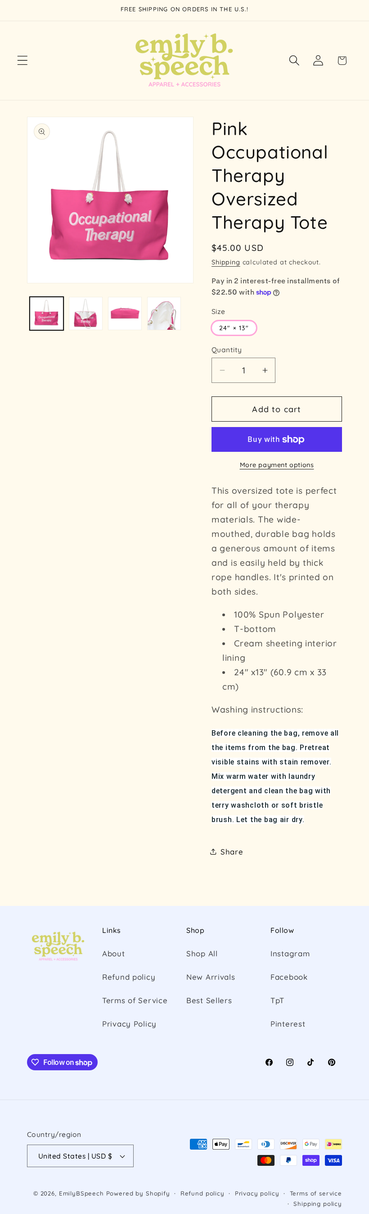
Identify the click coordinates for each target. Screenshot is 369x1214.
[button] (23, 61)
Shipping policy (317, 1203)
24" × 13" (234, 328)
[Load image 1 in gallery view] (46, 314)
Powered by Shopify (138, 1193)
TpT (277, 1000)
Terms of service (316, 1193)
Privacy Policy (129, 1023)
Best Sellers (209, 1000)
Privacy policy (257, 1193)
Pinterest (287, 1023)
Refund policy (128, 977)
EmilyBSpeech (81, 1193)
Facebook (289, 977)
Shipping (226, 262)
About (113, 953)
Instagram (290, 953)
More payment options (277, 465)
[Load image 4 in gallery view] (164, 314)
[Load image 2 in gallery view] (86, 314)
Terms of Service (135, 1000)
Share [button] (231, 851)
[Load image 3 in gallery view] (125, 314)
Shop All (202, 953)
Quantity (227, 349)
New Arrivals (210, 977)
